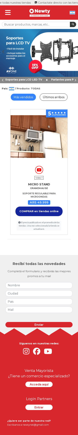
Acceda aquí (39, 384)
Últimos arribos (53, 97)
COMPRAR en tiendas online (39, 211)
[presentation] (2, 80)
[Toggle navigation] (8, 12)
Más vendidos (23, 97)
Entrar (39, 407)
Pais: (5, 88)
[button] (4, 51)
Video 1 (39, 177)
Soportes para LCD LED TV (24, 79)
